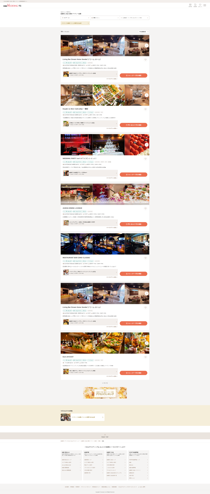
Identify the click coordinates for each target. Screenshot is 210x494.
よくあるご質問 (141, 486)
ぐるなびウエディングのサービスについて (127, 486)
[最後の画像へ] (147, 46)
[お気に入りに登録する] (145, 59)
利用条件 (78, 486)
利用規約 (72, 486)
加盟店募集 (114, 486)
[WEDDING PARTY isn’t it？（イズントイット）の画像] (105, 144)
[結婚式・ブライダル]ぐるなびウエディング (70, 441)
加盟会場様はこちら (105, 486)
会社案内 (67, 486)
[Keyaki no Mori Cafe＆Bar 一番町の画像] (105, 95)
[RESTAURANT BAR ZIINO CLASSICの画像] (105, 244)
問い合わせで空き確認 (134, 125)
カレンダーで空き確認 (134, 75)
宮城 (99, 441)
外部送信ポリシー (96, 486)
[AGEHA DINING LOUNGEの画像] (105, 194)
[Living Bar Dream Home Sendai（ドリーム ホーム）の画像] (105, 45)
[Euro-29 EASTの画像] (105, 343)
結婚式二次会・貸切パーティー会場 (88, 441)
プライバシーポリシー (86, 486)
